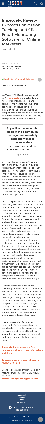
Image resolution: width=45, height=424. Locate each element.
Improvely (14, 98)
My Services (21, 402)
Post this (24, 155)
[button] (35, 3)
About (22, 400)
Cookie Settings (33, 417)
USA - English (8, 49)
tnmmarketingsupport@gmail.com (20, 379)
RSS (23, 417)
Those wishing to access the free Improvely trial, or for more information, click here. (22, 350)
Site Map (17, 417)
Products (22, 397)
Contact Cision (22, 395)
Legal (9, 417)
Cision (26, 420)
